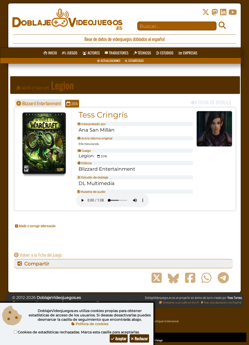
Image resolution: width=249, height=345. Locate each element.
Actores (93, 52)
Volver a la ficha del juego (40, 255)
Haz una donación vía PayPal (222, 302)
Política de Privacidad (79, 302)
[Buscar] (222, 25)
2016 (74, 103)
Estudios (166, 52)
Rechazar (141, 338)
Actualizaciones (110, 61)
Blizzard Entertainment (41, 103)
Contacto (136, 302)
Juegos (71, 52)
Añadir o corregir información (36, 225)
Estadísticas (136, 61)
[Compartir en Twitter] (156, 278)
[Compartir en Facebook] (190, 278)
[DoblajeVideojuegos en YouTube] (233, 12)
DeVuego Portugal (155, 340)
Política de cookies (91, 324)
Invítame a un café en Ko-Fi (180, 302)
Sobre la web (24, 302)
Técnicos (144, 52)
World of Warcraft (35, 88)
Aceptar (120, 338)
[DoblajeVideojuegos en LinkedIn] (223, 12)
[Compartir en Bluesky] (173, 278)
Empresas (189, 52)
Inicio (52, 52)
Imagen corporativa (112, 302)
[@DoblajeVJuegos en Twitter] (205, 12)
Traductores (118, 52)
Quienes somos (49, 302)
